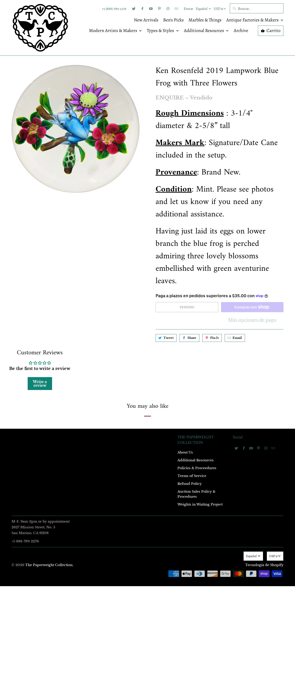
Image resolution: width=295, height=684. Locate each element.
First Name (89, 301)
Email (86, 274)
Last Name (89, 327)
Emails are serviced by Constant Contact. (119, 418)
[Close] (214, 243)
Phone (86, 354)
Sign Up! (147, 431)
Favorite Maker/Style (96, 380)
